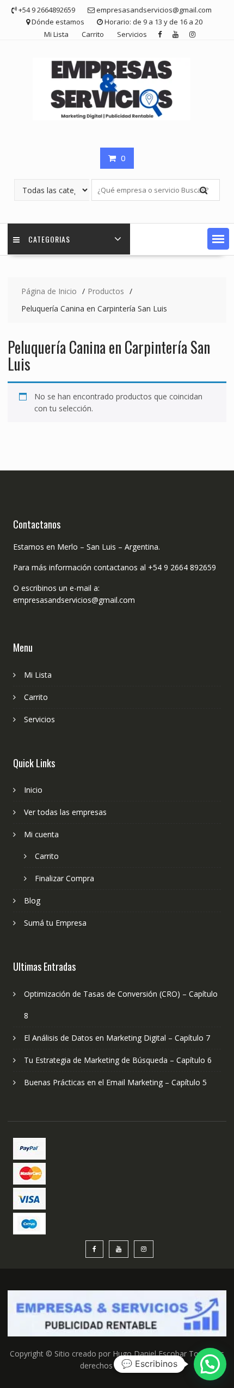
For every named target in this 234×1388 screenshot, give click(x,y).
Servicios (132, 34)
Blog (32, 900)
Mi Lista (56, 34)
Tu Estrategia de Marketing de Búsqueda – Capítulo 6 (118, 1060)
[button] (218, 239)
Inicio (33, 790)
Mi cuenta (41, 834)
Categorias (49, 239)
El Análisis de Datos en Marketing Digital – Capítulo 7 (117, 1038)
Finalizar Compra (64, 878)
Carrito (93, 34)
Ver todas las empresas (65, 812)
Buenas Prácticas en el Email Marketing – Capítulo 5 (115, 1082)
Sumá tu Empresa (55, 923)
